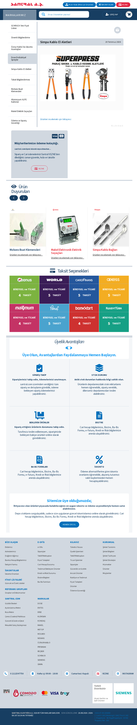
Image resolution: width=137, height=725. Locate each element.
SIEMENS (41, 660)
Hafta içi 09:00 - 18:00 (47, 673)
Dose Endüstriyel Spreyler (18, 58)
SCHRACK (42, 655)
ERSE (40, 612)
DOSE (40, 603)
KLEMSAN (42, 616)
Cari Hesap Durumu (46, 564)
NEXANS (41, 638)
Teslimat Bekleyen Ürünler (49, 569)
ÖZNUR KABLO (44, 642)
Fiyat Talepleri (44, 560)
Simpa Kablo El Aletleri (21, 69)
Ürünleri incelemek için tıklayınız (55, 119)
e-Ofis (40, 547)
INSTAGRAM (128, 673)
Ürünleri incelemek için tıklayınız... (26, 254)
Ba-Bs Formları (44, 582)
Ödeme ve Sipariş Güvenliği (19, 122)
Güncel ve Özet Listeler (15, 583)
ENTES (40, 607)
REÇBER (41, 651)
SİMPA (40, 664)
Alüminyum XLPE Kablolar (19, 100)
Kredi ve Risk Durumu (47, 573)
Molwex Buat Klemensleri (17, 90)
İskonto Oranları (12, 574)
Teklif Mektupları (45, 555)
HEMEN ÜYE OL (69, 524)
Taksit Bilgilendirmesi (20, 80)
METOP (41, 629)
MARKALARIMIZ (16, 15)
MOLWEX (41, 634)
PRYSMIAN (42, 647)
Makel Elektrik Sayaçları (21, 111)
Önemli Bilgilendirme (20, 37)
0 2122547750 (17, 673)
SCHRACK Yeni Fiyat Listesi (20, 27)
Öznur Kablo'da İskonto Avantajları (22, 48)
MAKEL (40, 625)
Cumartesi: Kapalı (80, 673)
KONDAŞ (41, 621)
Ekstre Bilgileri (43, 577)
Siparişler (41, 551)
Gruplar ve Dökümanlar (15, 592)
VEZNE (41, 168)
